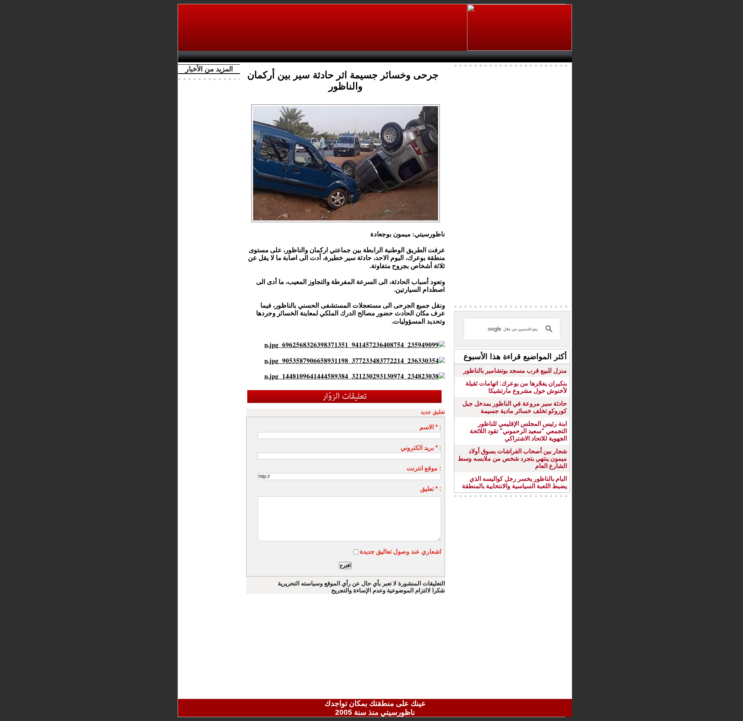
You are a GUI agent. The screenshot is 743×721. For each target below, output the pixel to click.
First (554, 56)
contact (204, 56)
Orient (421, 56)
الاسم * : (430, 427)
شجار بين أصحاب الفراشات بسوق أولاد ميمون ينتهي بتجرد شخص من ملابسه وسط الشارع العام (512, 458)
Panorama (290, 56)
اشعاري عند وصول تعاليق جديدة (400, 551)
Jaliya (362, 56)
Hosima (454, 56)
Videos (329, 56)
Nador (522, 56)
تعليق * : (430, 488)
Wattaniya (392, 56)
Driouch (490, 56)
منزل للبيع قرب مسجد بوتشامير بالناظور (515, 370)
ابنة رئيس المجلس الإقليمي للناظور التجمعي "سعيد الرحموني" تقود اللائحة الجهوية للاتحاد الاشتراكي (518, 431)
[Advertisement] (323, 27)
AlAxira (235, 56)
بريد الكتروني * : (421, 447)
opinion (259, 56)
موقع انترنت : (424, 468)
